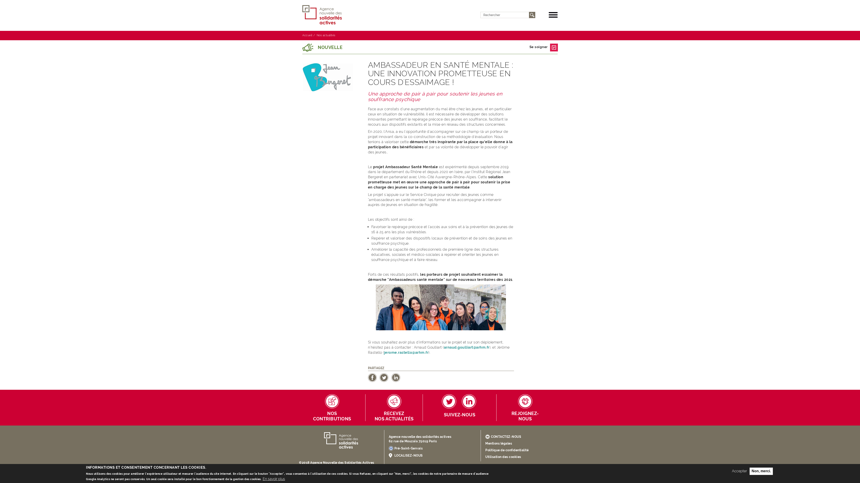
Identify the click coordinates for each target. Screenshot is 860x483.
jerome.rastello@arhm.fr (406, 352)
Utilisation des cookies (503, 457)
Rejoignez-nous (525, 416)
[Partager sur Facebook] (372, 377)
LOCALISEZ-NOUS (408, 455)
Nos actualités (326, 35)
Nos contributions (332, 416)
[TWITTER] (449, 401)
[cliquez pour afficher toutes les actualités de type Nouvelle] (307, 47)
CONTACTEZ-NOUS (506, 437)
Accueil (307, 35)
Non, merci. (761, 471)
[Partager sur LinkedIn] (395, 377)
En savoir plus (274, 479)
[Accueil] (323, 15)
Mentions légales (498, 443)
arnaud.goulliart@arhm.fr (467, 347)
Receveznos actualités (394, 416)
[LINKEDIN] (469, 401)
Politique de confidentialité (507, 450)
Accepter (739, 471)
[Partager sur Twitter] (384, 377)
